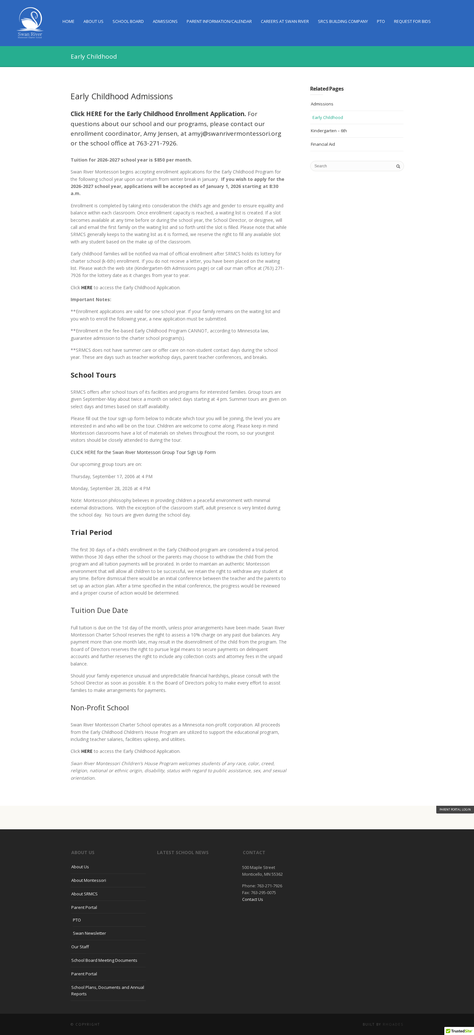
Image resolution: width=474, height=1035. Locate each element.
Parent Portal (84, 907)
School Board (128, 21)
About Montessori (88, 880)
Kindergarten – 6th (329, 130)
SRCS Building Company (343, 21)
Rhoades (393, 1024)
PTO (381, 21)
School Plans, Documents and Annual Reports (107, 990)
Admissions (165, 21)
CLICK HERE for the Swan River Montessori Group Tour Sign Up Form (143, 452)
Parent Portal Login (455, 809)
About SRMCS (84, 894)
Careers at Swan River (285, 21)
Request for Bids (412, 21)
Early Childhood (327, 117)
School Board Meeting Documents (104, 960)
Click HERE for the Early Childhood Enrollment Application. (158, 114)
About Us (94, 21)
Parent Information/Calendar (219, 21)
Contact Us (252, 899)
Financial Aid (323, 144)
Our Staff (80, 947)
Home (68, 21)
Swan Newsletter (89, 933)
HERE (87, 287)
